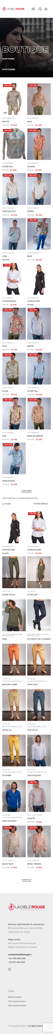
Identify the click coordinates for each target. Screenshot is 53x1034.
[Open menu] (33, 9)
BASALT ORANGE (34, 864)
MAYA (29, 122)
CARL (4, 436)
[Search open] (40, 9)
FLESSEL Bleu (7, 167)
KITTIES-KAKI (32, 595)
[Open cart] (46, 9)
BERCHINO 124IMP (9, 685)
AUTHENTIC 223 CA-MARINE (38, 639)
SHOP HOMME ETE (8, 118)
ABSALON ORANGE (35, 436)
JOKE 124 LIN (32, 730)
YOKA (4, 256)
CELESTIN (31, 818)
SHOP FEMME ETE (32, 118)
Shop (29, 815)
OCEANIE (31, 167)
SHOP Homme (37, 815)
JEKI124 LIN (6, 730)
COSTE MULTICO (9, 211)
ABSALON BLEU (8, 481)
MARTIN (30, 346)
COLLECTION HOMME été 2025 (12, 681)
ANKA (4, 639)
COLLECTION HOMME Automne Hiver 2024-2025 (12, 635)
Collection (6, 591)
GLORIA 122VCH (8, 595)
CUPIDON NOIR (33, 301)
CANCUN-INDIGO (9, 821)
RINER (29, 256)
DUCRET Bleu (32, 391)
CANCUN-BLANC (34, 775)
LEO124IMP (6, 775)
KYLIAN (5, 391)
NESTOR (5, 122)
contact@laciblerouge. (19, 954)
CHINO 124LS (32, 685)
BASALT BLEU (7, 864)
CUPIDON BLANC (9, 301)
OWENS (30, 211)
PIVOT (4, 346)
